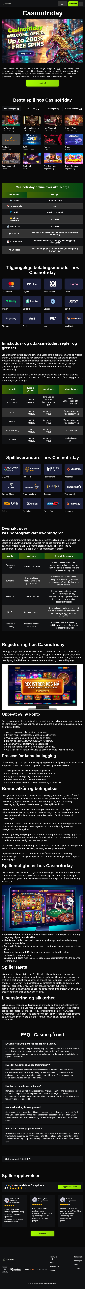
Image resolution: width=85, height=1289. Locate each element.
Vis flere (42, 1233)
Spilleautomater (71, 109)
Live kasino (30, 109)
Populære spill (10, 109)
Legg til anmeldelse (69, 1187)
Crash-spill (51, 109)
